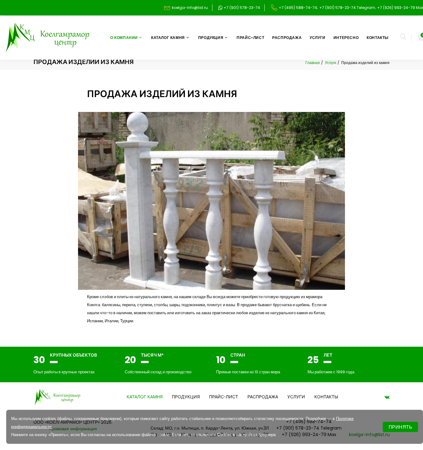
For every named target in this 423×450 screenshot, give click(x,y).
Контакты (378, 37)
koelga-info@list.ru (190, 7)
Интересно (346, 37)
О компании (124, 37)
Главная (312, 62)
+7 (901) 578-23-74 (241, 7)
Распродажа (287, 37)
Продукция (210, 37)
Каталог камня (168, 37)
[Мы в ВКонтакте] (387, 397)
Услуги (317, 37)
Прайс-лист (250, 37)
